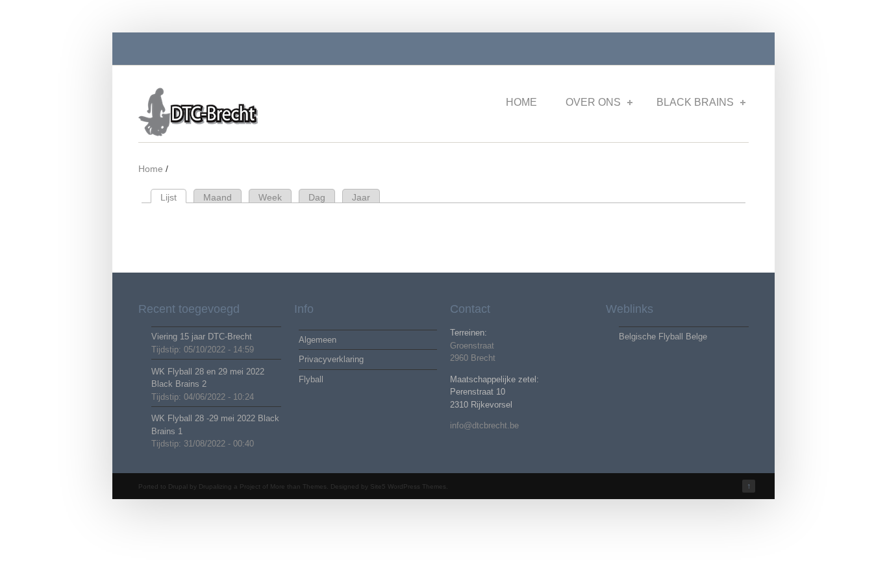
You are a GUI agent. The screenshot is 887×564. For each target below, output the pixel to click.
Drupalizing (215, 486)
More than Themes (298, 486)
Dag (316, 197)
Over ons (593, 102)
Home (521, 102)
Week (270, 197)
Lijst (173, 197)
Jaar (361, 197)
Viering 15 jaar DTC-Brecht (201, 336)
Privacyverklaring (331, 359)
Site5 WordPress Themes (408, 486)
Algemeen (317, 340)
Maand (217, 197)
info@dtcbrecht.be (484, 425)
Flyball (311, 379)
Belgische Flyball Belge (663, 336)
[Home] (207, 134)
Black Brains (695, 102)
